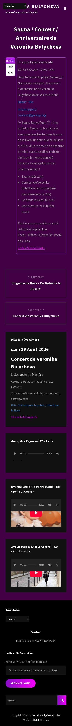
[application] (36, 457)
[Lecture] (14, 453)
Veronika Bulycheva (32, 6)
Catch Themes (41, 720)
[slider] (18, 462)
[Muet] (57, 453)
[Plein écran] (57, 505)
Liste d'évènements (31, 248)
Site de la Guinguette (24, 417)
